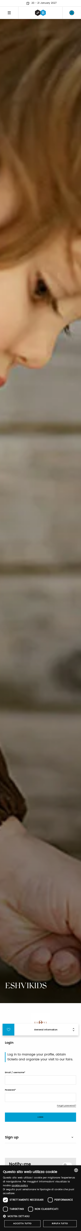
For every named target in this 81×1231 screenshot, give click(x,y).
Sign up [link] (11, 1137)
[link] (72, 13)
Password (10, 1090)
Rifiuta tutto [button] (60, 1223)
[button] (40, 1216)
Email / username (14, 1072)
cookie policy (20, 1185)
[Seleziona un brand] (40, 13)
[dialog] (40, 1198)
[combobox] (76, 1170)
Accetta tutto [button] (22, 1223)
